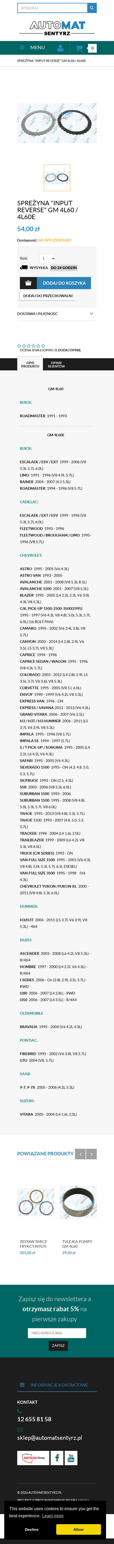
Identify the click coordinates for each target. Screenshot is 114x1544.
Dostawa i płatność (37, 314)
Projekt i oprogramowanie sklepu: (53, 1500)
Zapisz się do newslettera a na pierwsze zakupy (54, 1309)
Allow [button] (78, 1529)
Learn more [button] (53, 1516)
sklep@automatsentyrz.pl (49, 1437)
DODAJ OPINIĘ (69, 350)
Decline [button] (31, 1529)
